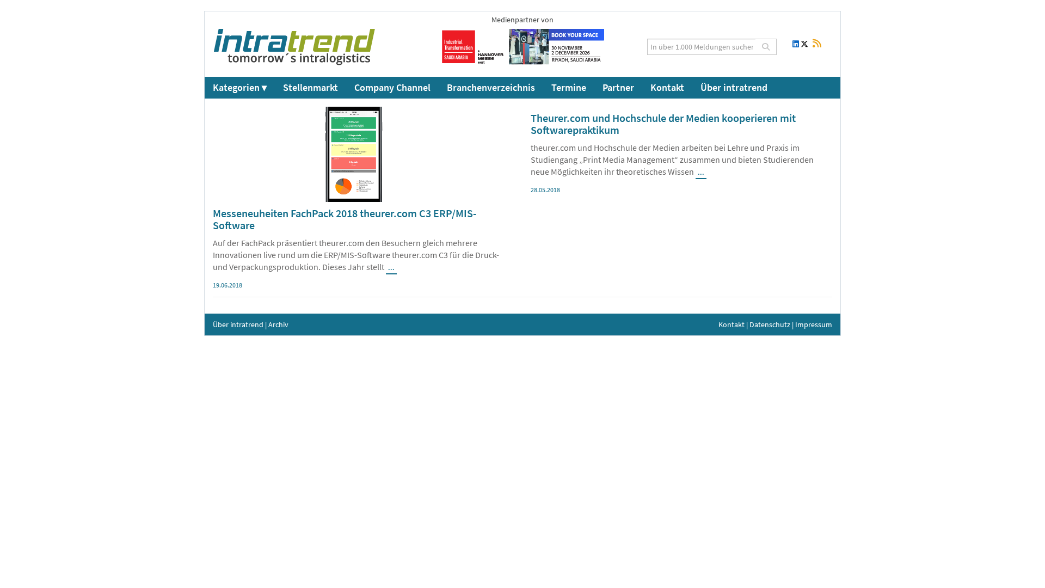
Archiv (278, 324)
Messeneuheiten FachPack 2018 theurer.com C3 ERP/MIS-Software (344, 219)
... (391, 267)
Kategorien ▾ (240, 87)
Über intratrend (733, 87)
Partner (618, 87)
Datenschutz (769, 324)
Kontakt (667, 87)
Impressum (813, 324)
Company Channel (392, 87)
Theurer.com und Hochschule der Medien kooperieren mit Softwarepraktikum (663, 124)
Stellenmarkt (310, 87)
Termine (568, 87)
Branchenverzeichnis (491, 87)
